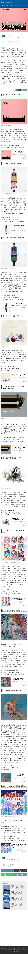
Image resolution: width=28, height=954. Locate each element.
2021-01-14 (9, 35)
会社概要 (3, 948)
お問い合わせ (19, 949)
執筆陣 (17, 951)
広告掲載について (9, 949)
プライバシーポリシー (12, 948)
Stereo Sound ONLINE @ (12, 37)
